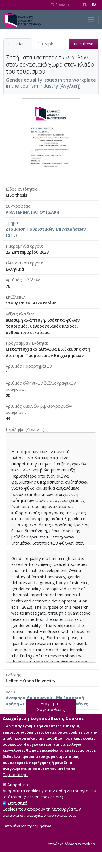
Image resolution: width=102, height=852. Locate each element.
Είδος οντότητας (21, 189)
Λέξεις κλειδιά (19, 314)
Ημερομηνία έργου (24, 246)
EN (85, 4)
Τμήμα (12, 223)
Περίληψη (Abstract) (25, 429)
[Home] (24, 20)
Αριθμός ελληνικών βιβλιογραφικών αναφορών (41, 386)
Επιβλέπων (16, 297)
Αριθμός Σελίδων (22, 279)
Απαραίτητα (18, 784)
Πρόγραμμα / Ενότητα (26, 343)
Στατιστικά (17, 803)
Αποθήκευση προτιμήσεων (28, 826)
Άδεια (11, 691)
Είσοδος (62, 4)
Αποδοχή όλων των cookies (71, 844)
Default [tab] (19, 44)
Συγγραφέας (18, 206)
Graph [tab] (47, 44)
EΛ (94, 4)
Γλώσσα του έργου (24, 263)
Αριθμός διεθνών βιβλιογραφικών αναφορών (39, 409)
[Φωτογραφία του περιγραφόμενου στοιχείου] (51, 138)
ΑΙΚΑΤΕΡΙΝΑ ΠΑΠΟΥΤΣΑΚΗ (33, 212)
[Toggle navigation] (91, 20)
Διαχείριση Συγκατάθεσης (51, 706)
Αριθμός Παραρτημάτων (29, 366)
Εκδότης (13, 674)
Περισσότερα (15, 774)
